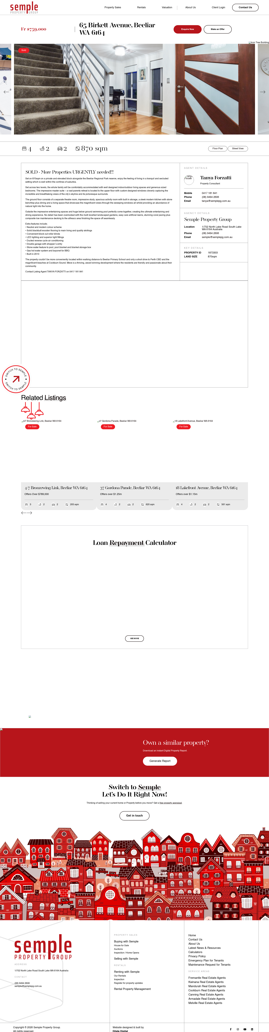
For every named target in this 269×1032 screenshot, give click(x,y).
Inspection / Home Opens (126, 953)
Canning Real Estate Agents (205, 994)
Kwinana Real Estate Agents (206, 982)
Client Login (218, 7)
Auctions (118, 949)
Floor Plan (218, 149)
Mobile (188, 193)
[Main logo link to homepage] (24, 7)
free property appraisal (171, 803)
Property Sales (113, 7)
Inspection (119, 979)
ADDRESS (21, 964)
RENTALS (120, 965)
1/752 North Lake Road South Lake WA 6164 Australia (41, 971)
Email (187, 201)
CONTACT (21, 977)
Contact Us (195, 939)
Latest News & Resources (204, 948)
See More (134, 638)
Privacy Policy (197, 956)
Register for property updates (128, 983)
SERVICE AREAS (199, 971)
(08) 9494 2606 (210, 197)
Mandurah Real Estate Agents (207, 986)
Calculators (195, 952)
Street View (238, 149)
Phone (188, 197)
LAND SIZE (190, 256)
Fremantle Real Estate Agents (207, 978)
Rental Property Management (132, 989)
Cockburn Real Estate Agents (206, 990)
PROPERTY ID (192, 253)
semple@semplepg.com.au (217, 237)
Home (192, 935)
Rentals (141, 7)
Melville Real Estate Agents (205, 1003)
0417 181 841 (209, 193)
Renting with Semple (127, 972)
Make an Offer (218, 29)
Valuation (167, 7)
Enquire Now (187, 29)
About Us (190, 7)
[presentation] (6, 92)
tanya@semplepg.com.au (216, 201)
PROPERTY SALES (126, 935)
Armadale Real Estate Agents (206, 999)
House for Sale (121, 946)
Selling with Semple (126, 959)
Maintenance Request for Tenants (209, 965)
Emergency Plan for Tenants (206, 960)
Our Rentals (120, 976)
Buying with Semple (126, 941)
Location (189, 227)
